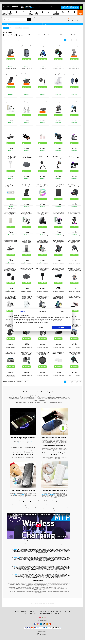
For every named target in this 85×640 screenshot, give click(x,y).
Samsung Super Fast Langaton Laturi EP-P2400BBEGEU (26, 157)
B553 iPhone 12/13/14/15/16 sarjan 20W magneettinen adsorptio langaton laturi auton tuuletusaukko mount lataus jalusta (42, 46)
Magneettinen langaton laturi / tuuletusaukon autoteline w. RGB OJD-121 (58, 46)
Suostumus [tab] (22, 311)
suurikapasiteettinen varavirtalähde (49, 494)
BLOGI (26, 613)
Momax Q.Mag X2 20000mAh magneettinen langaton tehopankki (58, 185)
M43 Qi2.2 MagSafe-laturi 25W (42, 156)
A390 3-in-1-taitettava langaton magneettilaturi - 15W (74, 157)
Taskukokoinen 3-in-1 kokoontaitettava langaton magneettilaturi (74, 46)
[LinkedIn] (41, 624)
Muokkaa (41, 327)
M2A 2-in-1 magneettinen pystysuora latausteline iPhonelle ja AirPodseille (26, 185)
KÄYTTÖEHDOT (57, 613)
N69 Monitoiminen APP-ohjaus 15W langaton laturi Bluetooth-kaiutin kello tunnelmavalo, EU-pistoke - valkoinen (42, 185)
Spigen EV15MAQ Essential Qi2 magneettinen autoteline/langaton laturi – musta (74, 353)
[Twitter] (44, 624)
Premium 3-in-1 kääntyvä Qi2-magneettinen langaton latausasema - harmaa (26, 353)
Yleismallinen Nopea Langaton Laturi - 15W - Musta (42, 101)
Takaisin (6, 27)
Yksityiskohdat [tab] (42, 311)
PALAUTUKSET (43, 3)
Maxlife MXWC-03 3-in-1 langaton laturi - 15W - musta (74, 129)
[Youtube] (50, 624)
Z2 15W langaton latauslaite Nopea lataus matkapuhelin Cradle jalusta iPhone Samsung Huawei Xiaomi (11, 74)
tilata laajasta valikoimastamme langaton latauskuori (22, 442)
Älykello (15, 566)
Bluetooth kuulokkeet (18, 553)
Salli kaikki (61, 327)
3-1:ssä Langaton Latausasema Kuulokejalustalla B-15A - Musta (74, 213)
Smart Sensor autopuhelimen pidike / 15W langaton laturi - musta (58, 101)
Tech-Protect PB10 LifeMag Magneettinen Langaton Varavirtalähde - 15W (42, 129)
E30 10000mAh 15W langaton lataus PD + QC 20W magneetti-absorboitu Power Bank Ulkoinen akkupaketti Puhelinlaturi (74, 74)
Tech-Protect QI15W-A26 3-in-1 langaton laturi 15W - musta (58, 213)
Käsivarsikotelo (17, 557)
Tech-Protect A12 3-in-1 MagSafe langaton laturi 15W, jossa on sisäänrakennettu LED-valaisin (10, 101)
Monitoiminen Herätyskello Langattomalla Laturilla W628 (10, 353)
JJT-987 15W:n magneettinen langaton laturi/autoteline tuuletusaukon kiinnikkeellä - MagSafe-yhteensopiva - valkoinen (26, 297)
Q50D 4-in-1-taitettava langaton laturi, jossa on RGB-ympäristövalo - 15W (42, 297)
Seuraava (79, 40)
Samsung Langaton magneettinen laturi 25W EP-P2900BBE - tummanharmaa (42, 269)
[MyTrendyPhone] (10, 7)
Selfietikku (18, 561)
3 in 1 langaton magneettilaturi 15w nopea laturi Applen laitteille (26, 101)
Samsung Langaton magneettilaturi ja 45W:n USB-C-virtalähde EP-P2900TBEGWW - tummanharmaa (10, 269)
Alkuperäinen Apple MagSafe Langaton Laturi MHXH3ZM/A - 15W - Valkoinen (10, 157)
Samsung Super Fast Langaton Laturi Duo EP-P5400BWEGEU (58, 353)
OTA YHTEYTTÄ (79, 3)
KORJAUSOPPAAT (71, 3)
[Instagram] (38, 624)
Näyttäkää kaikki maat (42, 620)
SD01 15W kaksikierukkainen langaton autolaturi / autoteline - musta (58, 269)
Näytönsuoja (16, 570)
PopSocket (16, 574)
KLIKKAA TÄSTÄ (54, 0)
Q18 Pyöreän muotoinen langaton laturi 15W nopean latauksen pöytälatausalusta (42, 353)
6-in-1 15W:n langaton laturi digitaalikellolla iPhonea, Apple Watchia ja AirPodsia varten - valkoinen (10, 297)
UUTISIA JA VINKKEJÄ (33, 613)
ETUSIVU (17, 611)
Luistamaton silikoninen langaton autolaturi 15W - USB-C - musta (10, 129)
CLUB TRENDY (59, 611)
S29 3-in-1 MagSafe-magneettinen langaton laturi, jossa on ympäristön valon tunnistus (42, 241)
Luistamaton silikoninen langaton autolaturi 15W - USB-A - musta (10, 241)
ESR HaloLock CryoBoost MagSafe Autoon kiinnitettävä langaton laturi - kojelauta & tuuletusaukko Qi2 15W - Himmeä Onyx (58, 129)
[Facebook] (35, 624)
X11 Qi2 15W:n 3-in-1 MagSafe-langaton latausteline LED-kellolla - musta (26, 46)
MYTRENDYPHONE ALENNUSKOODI (46, 613)
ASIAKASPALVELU (50, 3)
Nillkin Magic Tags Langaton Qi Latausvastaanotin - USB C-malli (74, 297)
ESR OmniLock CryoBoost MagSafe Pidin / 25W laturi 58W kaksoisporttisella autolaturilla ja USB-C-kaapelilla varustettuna (74, 101)
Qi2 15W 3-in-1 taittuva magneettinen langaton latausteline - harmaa (26, 241)
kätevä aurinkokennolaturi (19, 494)
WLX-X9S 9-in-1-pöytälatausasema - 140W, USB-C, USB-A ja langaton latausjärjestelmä (74, 325)
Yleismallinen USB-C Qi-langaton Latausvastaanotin (26, 129)
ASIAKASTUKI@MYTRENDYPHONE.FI (49, 601)
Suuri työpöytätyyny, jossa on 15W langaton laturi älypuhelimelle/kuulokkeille (10, 185)
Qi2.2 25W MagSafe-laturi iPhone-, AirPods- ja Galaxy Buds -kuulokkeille (42, 74)
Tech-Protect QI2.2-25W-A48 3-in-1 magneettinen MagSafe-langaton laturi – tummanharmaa (74, 269)
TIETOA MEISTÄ (58, 3)
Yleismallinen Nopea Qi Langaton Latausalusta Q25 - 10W (26, 269)
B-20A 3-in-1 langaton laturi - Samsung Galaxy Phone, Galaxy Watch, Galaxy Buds (58, 74)
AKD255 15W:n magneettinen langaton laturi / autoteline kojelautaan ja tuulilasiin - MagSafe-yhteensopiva (58, 157)
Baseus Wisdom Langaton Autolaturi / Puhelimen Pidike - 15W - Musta (58, 241)
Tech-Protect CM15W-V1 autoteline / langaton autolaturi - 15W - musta (26, 213)
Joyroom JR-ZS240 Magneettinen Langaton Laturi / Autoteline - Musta (42, 213)
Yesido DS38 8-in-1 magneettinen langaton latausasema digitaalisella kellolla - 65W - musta (74, 185)
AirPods (15, 549)
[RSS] (47, 624)
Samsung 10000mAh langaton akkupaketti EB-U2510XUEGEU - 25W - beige (10, 213)
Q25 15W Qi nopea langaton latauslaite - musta (26, 74)
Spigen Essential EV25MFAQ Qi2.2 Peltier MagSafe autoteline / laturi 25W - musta (74, 241)
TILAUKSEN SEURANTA (42, 611)
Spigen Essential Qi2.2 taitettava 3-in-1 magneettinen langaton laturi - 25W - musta (10, 325)
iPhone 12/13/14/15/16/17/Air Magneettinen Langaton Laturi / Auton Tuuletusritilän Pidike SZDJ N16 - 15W (10, 46)
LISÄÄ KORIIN (75, 59)
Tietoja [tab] (62, 311)
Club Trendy (64, 3)
